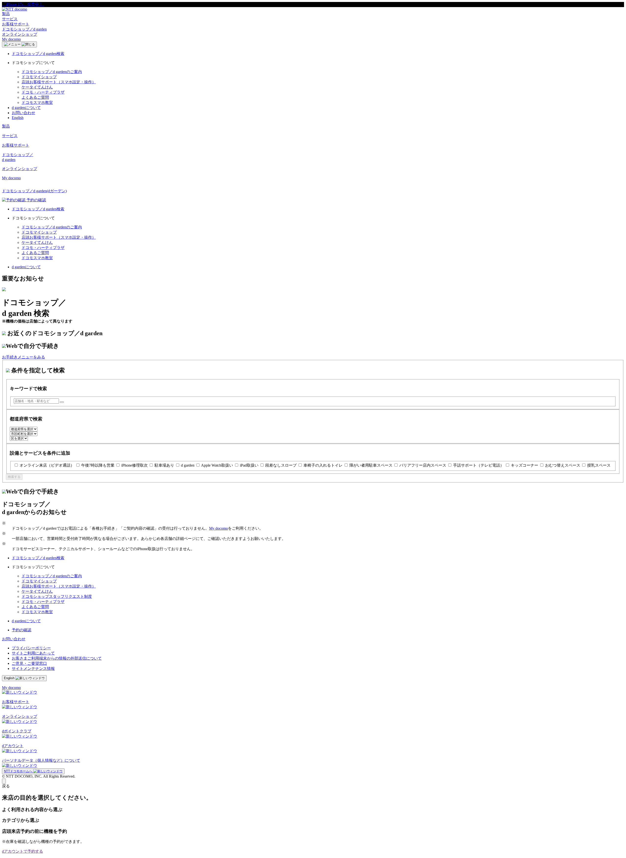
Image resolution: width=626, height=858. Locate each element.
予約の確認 (21, 630)
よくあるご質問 (35, 97)
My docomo (11, 39)
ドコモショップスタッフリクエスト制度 (57, 596)
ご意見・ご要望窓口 (29, 663)
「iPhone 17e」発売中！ (23, 4)
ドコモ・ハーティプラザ (43, 92)
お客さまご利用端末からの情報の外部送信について (57, 658)
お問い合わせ (23, 113)
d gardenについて (26, 108)
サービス (10, 19)
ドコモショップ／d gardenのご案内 (52, 72)
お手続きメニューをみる (23, 357)
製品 (6, 14)
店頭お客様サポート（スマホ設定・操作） (59, 82)
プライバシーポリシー (31, 648)
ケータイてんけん (37, 87)
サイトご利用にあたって (33, 653)
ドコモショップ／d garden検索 (38, 54)
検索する (14, 477)
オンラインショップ (19, 34)
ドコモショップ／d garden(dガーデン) (34, 191)
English (17, 118)
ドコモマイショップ (39, 77)
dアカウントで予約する (22, 851)
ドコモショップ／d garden (24, 29)
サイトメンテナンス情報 (33, 668)
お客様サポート (15, 24)
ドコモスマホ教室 (37, 102)
